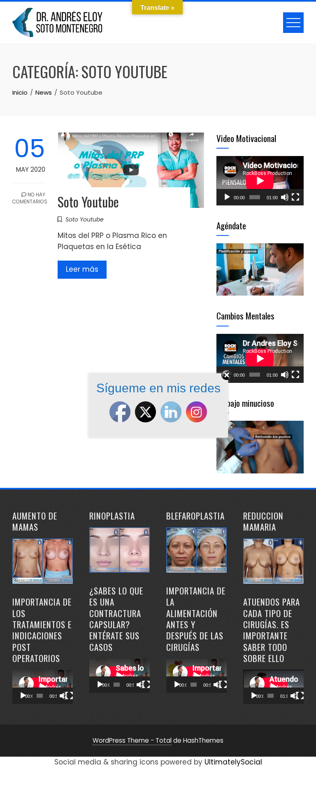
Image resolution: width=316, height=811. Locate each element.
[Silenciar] (285, 197)
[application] (260, 180)
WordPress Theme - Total (132, 740)
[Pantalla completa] (295, 197)
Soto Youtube (88, 201)
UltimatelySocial (233, 762)
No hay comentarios (28, 198)
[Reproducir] (227, 197)
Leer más (82, 269)
